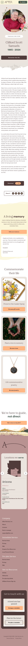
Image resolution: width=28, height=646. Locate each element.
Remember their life (14, 57)
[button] (23, 2)
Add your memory (14, 231)
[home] (9, 2)
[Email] (22, 193)
